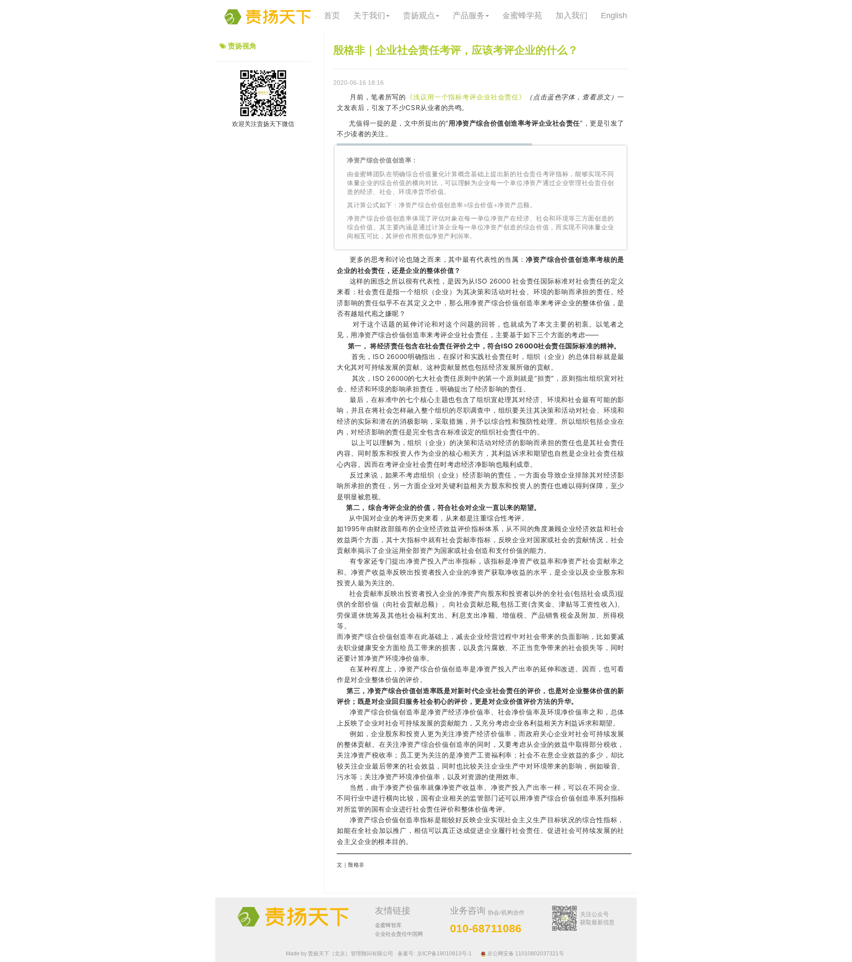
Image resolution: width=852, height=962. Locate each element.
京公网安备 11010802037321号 (525, 953)
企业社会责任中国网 (399, 934)
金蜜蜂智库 (388, 925)
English (614, 15)
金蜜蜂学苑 (522, 15)
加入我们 (572, 15)
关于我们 (369, 15)
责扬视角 (242, 46)
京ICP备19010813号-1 (444, 953)
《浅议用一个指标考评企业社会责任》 (466, 97)
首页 (332, 15)
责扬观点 (419, 15)
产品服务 (469, 15)
